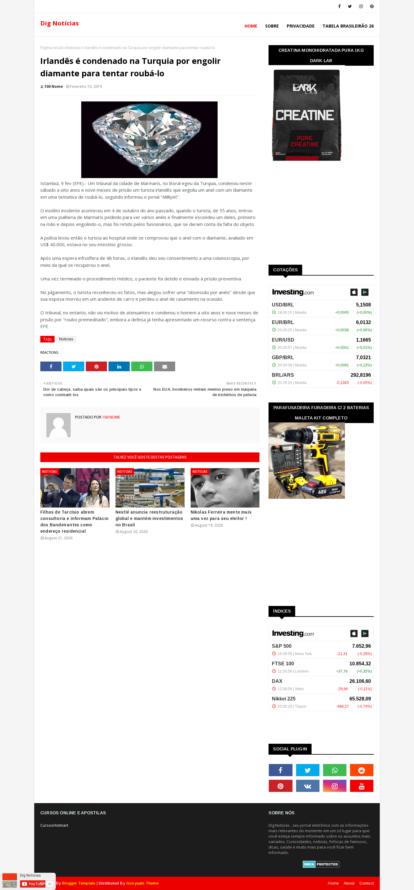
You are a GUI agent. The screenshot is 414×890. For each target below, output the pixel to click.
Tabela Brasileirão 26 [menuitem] (348, 26)
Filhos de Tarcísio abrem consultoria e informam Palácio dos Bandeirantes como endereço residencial (74, 522)
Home (333, 883)
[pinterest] (371, 6)
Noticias (73, 47)
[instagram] (361, 6)
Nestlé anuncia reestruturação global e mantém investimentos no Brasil (149, 518)
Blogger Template (78, 883)
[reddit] (362, 770)
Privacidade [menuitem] (301, 26)
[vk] (308, 785)
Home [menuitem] (251, 26)
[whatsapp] (335, 770)
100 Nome (53, 86)
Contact (366, 883)
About (349, 883)
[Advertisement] (314, 215)
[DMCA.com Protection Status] (321, 866)
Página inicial (51, 47)
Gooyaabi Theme (142, 883)
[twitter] (350, 6)
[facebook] (339, 6)
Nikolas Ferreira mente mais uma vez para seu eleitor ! (221, 515)
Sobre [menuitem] (272, 26)
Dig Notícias (59, 23)
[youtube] (362, 785)
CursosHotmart (54, 825)
